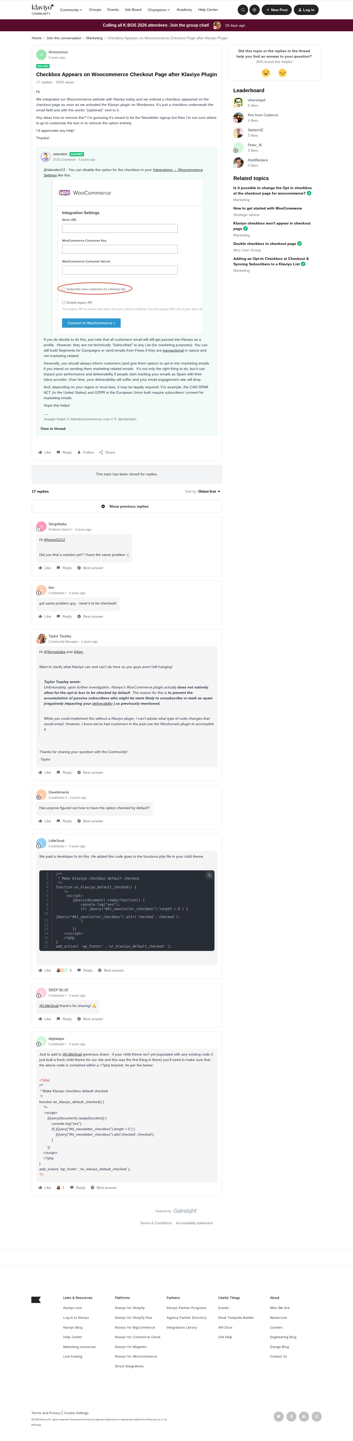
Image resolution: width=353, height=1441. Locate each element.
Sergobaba (58, 524)
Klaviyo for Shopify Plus (133, 1318)
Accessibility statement (194, 1223)
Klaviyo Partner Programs (186, 1308)
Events (113, 9)
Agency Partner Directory (186, 1318)
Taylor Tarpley (60, 636)
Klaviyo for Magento (131, 1347)
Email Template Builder (236, 1318)
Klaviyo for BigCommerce (135, 1327)
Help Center (208, 9)
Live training (72, 1356)
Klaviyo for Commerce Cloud (137, 1337)
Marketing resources (79, 1347)
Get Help (225, 1337)
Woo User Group (247, 250)
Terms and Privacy (45, 1413)
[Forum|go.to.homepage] (43, 10)
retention (60, 154)
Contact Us (278, 1356)
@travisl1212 (54, 540)
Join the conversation (64, 38)
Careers (276, 1327)
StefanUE (255, 130)
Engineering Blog (283, 1337)
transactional (173, 350)
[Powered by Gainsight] (176, 1212)
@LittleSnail (49, 1006)
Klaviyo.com (72, 1308)
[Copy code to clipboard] (209, 875)
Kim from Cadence (263, 115)
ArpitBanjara (258, 160)
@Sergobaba (54, 652)
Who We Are (280, 1308)
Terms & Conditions (156, 1223)
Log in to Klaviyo (76, 1318)
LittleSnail (56, 841)
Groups (95, 9)
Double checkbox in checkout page (264, 244)
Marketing (94, 38)
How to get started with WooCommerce (267, 208)
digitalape (56, 1038)
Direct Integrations (129, 1366)
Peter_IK (255, 145)
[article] (127, 546)
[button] (277, 10)
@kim (78, 652)
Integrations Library (182, 1327)
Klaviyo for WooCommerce (136, 1356)
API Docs (225, 1327)
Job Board (133, 9)
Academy (184, 9)
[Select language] (254, 10)
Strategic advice (246, 215)
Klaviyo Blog (72, 1327)
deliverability (102, 703)
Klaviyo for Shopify (130, 1308)
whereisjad (256, 100)
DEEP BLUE (58, 990)
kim (51, 587)
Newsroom (278, 1318)
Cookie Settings (76, 1413)
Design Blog (279, 1347)
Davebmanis (59, 792)
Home (37, 38)
